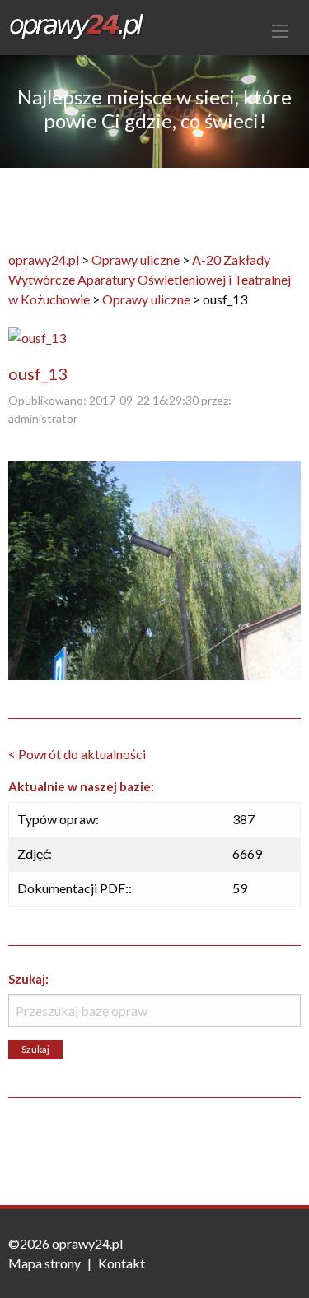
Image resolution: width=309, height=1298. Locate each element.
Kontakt (121, 1263)
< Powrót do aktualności (77, 754)
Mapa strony (44, 1263)
